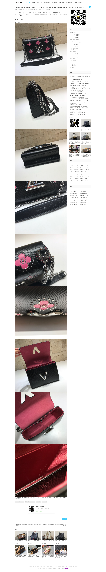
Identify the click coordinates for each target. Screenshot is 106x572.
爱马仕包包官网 (74, 202)
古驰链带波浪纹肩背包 (81, 91)
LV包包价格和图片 (84, 190)
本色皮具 (73, 200)
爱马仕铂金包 (83, 202)
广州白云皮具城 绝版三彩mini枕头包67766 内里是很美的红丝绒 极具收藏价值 (61, 556)
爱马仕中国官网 (84, 200)
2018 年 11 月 (74, 178)
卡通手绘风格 (72, 91)
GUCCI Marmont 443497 (74, 77)
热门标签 (70, 566)
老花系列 (75, 46)
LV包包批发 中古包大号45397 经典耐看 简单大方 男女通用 (34, 556)
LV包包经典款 (74, 193)
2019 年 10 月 (74, 171)
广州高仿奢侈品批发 (75, 199)
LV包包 (85, 81)
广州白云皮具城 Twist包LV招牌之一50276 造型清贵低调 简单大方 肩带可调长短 (28, 525)
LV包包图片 (73, 191)
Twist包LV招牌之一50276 (19, 501)
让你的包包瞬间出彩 (81, 107)
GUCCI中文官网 (74, 39)
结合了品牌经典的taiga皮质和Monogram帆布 (79, 104)
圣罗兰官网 (61, 2)
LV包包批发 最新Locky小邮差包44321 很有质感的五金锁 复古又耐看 (74, 142)
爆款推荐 (73, 65)
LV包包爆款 (73, 85)
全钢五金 (80, 88)
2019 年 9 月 (83, 171)
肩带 (72, 67)
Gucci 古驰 (54, 2)
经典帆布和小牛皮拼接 (80, 102)
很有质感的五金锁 (73, 97)
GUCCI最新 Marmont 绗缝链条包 (75, 81)
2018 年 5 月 (83, 182)
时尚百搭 (87, 98)
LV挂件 (72, 49)
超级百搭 (87, 107)
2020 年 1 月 (83, 167)
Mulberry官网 (74, 195)
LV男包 (33, 2)
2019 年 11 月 (84, 169)
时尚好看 (81, 98)
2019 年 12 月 (74, 169)
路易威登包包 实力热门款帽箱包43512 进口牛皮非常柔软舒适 (86, 129)
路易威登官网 (78, 112)
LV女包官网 (73, 48)
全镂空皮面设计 (87, 88)
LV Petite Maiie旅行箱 (78, 42)
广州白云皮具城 (27, 501)
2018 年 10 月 (84, 178)
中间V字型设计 (73, 88)
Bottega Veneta (79, 2)
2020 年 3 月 (73, 167)
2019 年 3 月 (83, 176)
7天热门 (34, 566)
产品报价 (44, 566)
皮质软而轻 (72, 100)
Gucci (72, 32)
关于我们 (51, 566)
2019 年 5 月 (83, 174)
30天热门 (31, 566)
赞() (64, 518)
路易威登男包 (73, 114)
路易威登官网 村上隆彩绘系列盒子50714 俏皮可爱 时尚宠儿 (74, 155)
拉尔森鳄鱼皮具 (84, 199)
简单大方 (33, 501)
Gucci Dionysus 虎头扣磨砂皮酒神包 (83, 76)
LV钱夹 (72, 60)
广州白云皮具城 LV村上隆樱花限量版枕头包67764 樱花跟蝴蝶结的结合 (48, 556)
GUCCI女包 (40, 2)
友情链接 (55, 566)
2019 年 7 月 (83, 173)
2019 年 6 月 (73, 174)
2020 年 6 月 (83, 163)
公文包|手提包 (76, 53)
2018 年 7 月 (83, 180)
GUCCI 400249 (73, 75)
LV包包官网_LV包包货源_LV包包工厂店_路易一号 (31, 497)
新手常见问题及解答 (61, 566)
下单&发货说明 (39, 566)
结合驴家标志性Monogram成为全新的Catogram (78, 106)
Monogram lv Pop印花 (80, 87)
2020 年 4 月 (83, 165)
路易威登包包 (75, 110)
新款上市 (73, 64)
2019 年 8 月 (73, 173)
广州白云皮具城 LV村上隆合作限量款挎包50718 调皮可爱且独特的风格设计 (21, 542)
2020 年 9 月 (73, 163)
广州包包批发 (73, 93)
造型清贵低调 (44, 501)
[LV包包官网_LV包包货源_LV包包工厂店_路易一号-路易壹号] (18, 2)
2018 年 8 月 (73, 180)
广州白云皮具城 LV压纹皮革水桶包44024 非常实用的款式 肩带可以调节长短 (34, 542)
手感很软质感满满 (81, 97)
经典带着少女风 (73, 103)
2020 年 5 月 (73, 165)
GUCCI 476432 (85, 75)
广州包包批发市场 (81, 93)
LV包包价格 (73, 190)
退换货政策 (75, 566)
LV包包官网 (73, 83)
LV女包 (28, 2)
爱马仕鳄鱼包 (83, 204)
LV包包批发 (83, 83)
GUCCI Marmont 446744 (76, 79)
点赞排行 (66, 566)
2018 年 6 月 (73, 182)
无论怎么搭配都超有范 (74, 98)
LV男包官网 (73, 57)
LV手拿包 (75, 62)
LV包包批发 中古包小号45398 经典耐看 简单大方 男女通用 (20, 556)
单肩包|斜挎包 (76, 54)
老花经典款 (47, 2)
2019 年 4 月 (73, 176)
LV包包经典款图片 (84, 193)
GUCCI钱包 (76, 37)
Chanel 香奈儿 (69, 2)
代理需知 (47, 566)
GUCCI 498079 (73, 76)
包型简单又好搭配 (80, 90)
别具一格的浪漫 (73, 90)
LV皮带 (72, 58)
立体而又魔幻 (79, 100)
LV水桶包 (75, 44)
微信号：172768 (72, 127)
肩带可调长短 (38, 501)
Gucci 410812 (79, 75)
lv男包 (72, 87)
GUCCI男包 (76, 35)
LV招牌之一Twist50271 (81, 85)
